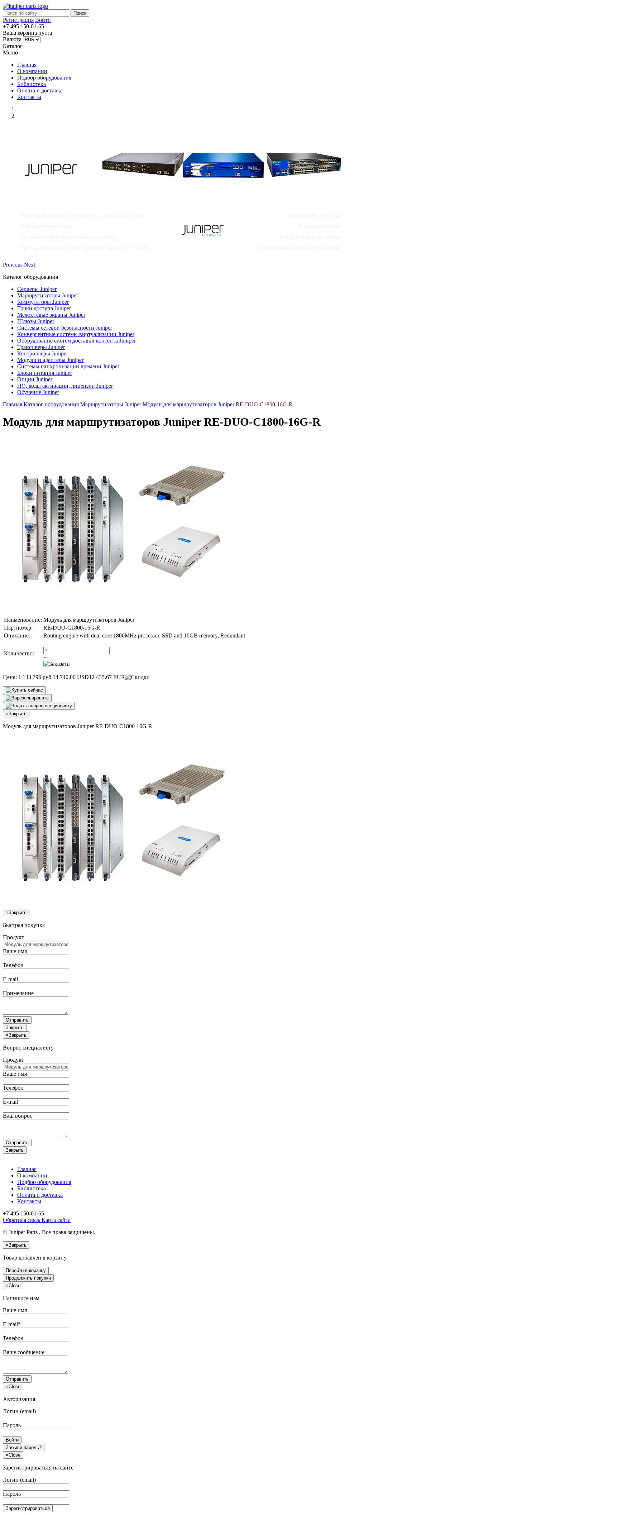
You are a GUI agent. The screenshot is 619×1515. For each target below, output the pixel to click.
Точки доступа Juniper (44, 308)
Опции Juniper (34, 379)
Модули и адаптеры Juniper (50, 360)
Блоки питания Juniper (44, 373)
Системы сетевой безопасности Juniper (64, 328)
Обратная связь (21, 1220)
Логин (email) (19, 1411)
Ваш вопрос (17, 1116)
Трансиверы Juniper (41, 347)
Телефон (13, 965)
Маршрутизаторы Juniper (47, 295)
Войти (43, 20)
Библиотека (31, 84)
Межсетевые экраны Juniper (51, 315)
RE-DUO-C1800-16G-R (264, 404)
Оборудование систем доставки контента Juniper (76, 341)
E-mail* (12, 1324)
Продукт (13, 937)
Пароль (12, 1425)
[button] (13, 265)
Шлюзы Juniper (35, 321)
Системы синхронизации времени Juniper (68, 366)
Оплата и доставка (40, 90)
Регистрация (18, 20)
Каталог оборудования (51, 404)
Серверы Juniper (37, 289)
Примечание (18, 993)
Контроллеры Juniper (42, 353)
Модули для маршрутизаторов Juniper (188, 404)
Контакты (29, 97)
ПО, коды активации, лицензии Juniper (65, 386)
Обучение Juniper (38, 392)
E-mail (10, 979)
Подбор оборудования (44, 78)
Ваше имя (15, 951)
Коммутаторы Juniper (43, 302)
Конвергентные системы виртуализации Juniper (75, 334)
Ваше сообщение (23, 1352)
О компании (32, 71)
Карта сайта (55, 1220)
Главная (27, 65)
